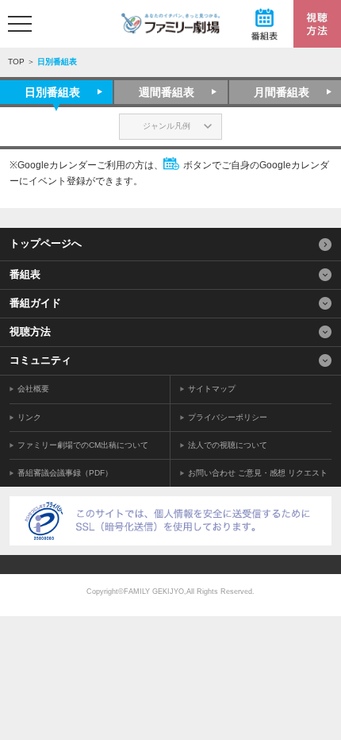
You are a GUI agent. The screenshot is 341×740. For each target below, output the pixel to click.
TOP (16, 61)
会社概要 (33, 388)
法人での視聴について (227, 445)
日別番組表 (52, 92)
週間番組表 (166, 92)
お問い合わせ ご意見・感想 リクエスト (258, 472)
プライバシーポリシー (227, 417)
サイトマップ (212, 388)
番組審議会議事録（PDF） (65, 472)
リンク (29, 417)
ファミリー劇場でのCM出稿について (82, 445)
